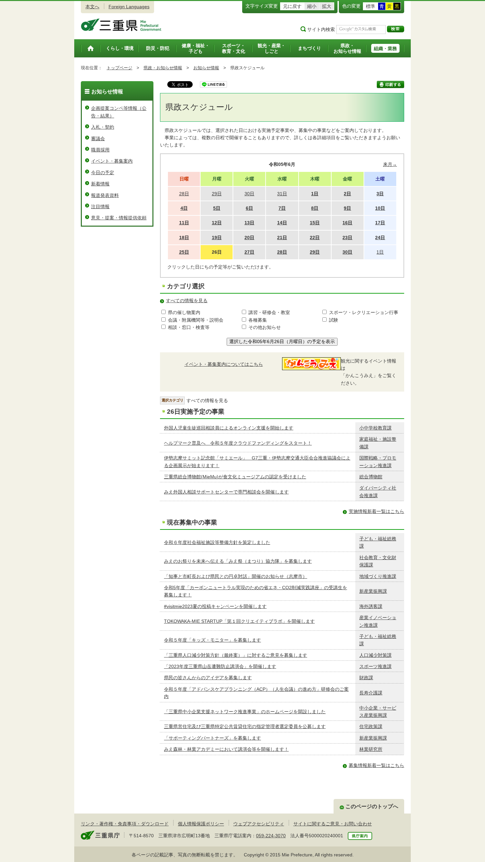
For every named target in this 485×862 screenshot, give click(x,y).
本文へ (92, 6)
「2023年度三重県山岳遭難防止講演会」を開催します (220, 666)
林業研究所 (370, 749)
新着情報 (100, 183)
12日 (217, 222)
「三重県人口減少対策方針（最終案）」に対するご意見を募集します (235, 655)
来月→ (390, 164)
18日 (184, 237)
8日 (314, 208)
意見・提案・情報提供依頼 (118, 217)
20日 (249, 237)
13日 (249, 222)
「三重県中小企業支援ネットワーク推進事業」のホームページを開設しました (245, 711)
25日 (184, 252)
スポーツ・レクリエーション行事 (363, 312)
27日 (249, 252)
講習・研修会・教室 (269, 312)
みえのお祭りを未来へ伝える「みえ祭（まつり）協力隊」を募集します (238, 561)
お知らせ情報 (206, 67)
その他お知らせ (264, 327)
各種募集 (257, 320)
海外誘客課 (370, 606)
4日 (184, 208)
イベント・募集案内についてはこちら (223, 364)
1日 (314, 193)
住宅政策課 (370, 726)
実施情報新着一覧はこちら (376, 511)
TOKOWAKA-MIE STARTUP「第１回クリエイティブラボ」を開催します (239, 621)
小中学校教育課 (375, 428)
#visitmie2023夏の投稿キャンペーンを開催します (215, 606)
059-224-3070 (271, 835)
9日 (347, 208)
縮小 (311, 6)
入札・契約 (102, 127)
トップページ (119, 67)
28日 (282, 252)
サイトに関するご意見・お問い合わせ (332, 823)
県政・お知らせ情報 (163, 67)
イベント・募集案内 (112, 161)
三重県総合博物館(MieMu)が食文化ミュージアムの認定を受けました (235, 476)
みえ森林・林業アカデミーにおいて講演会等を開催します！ (226, 749)
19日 (217, 237)
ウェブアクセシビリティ (258, 823)
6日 (249, 208)
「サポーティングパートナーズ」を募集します (212, 738)
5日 (216, 208)
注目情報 (100, 206)
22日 (315, 237)
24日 (380, 237)
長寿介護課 (370, 692)
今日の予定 (102, 172)
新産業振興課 (373, 591)
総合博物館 (370, 476)
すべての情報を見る (187, 300)
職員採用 (100, 149)
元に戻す (292, 6)
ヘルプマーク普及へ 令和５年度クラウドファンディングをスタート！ (238, 443)
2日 (347, 193)
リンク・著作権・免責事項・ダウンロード (125, 823)
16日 (347, 222)
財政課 (366, 677)
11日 (184, 222)
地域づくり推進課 (377, 576)
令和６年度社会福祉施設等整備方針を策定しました (217, 542)
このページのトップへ (371, 806)
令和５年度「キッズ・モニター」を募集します (212, 640)
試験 (333, 320)
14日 (282, 222)
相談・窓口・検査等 (189, 327)
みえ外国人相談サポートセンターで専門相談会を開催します (226, 492)
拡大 (326, 6)
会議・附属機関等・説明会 (195, 320)
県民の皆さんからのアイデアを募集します (208, 677)
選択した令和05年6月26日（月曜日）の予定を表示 (282, 341)
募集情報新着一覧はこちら (376, 765)
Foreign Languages (129, 6)
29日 (315, 252)
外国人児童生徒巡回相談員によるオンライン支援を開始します (228, 428)
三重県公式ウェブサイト (121, 24)
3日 (380, 193)
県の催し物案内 (184, 312)
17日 (380, 222)
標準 (370, 6)
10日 (380, 208)
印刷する (390, 84)
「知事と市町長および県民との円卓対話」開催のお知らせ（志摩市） (235, 576)
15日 (315, 222)
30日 (347, 252)
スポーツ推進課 (375, 666)
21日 (282, 237)
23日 (347, 237)
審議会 (98, 138)
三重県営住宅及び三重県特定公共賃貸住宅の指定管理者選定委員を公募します (245, 726)
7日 (282, 208)
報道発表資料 (105, 195)
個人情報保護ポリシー (201, 823)
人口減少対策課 (375, 655)
